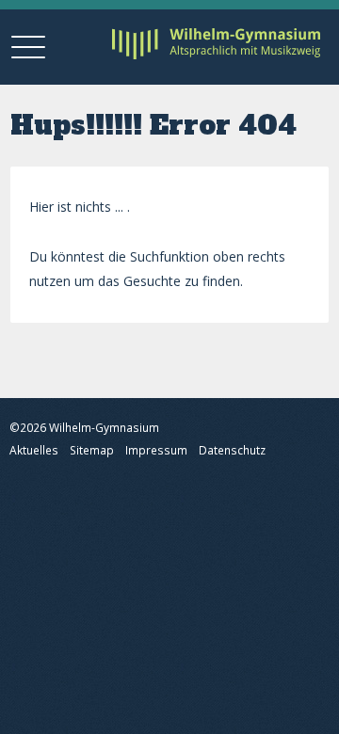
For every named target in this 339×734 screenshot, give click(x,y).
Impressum (156, 450)
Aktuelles (33, 450)
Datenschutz (232, 450)
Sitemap (92, 450)
